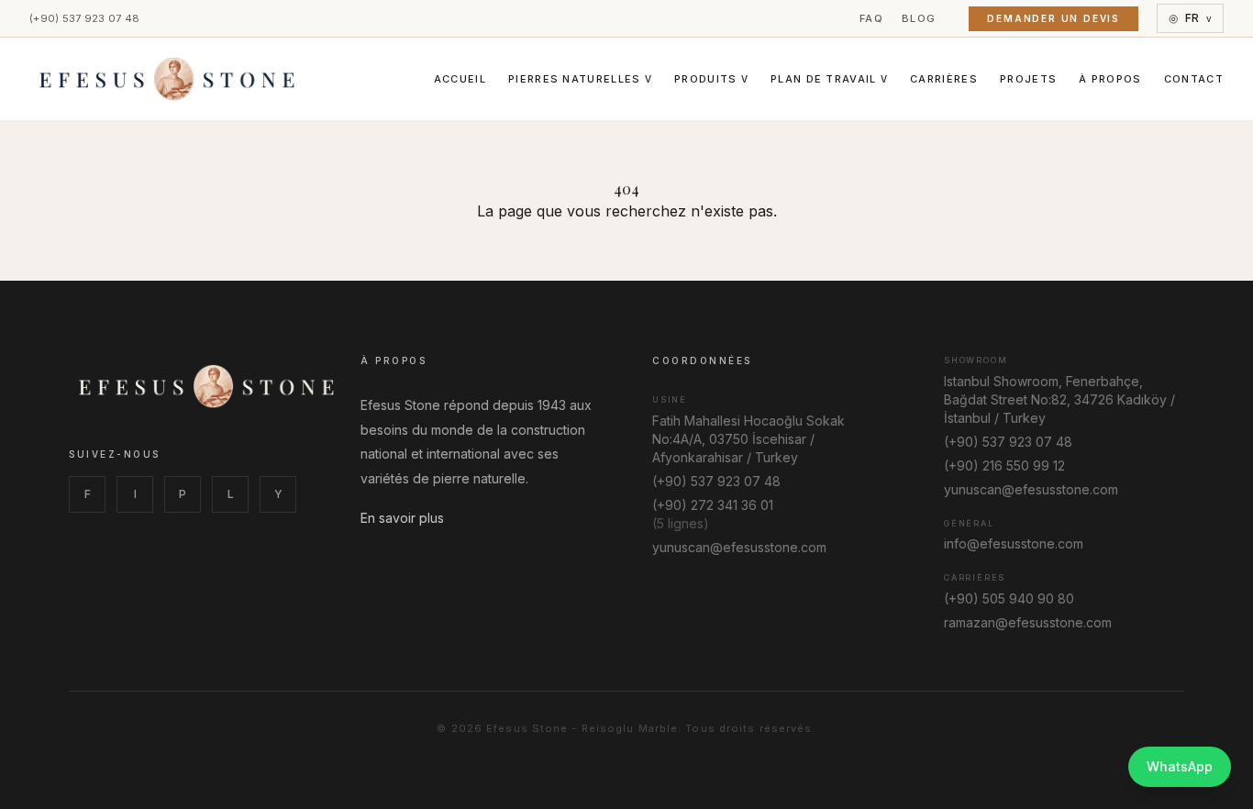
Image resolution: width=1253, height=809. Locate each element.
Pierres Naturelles (580, 78)
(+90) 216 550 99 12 (1004, 465)
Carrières (944, 78)
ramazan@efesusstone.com (1028, 622)
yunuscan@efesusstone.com (739, 547)
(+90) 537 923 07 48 (84, 18)
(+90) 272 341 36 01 (712, 505)
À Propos (1110, 78)
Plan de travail (829, 78)
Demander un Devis (1053, 18)
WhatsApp (1180, 766)
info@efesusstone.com (1013, 543)
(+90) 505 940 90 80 (1009, 598)
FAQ (871, 18)
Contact (1194, 78)
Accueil (460, 78)
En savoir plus (402, 518)
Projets (1028, 78)
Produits (711, 78)
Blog (919, 18)
